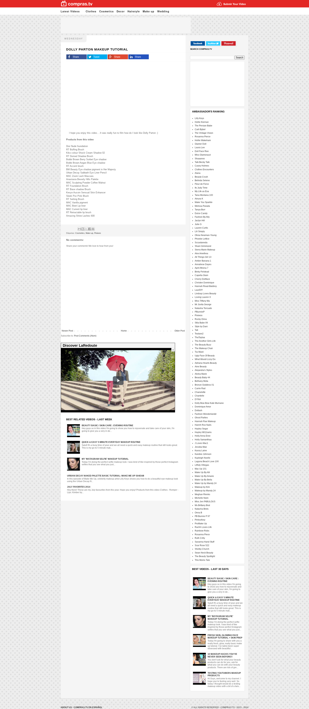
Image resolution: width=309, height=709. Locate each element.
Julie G (198, 224)
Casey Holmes (202, 165)
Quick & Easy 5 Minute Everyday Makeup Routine (111, 442)
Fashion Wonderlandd (205, 414)
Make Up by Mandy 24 (206, 483)
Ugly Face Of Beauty (205, 355)
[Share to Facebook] (89, 229)
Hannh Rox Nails (203, 425)
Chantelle (199, 396)
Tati (196, 330)
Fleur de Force (202, 184)
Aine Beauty (201, 366)
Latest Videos (70, 11)
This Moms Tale (202, 560)
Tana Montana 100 (204, 195)
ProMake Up (201, 523)
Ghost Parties (201, 417)
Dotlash (198, 410)
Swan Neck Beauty (204, 552)
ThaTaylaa (200, 337)
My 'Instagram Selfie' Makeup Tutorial (105, 459)
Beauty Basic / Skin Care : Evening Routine (107, 425)
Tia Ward (199, 352)
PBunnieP (200, 312)
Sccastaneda (201, 242)
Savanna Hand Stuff (204, 542)
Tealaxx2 (199, 333)
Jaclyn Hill (200, 220)
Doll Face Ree (202, 151)
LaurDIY (199, 290)
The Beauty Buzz (203, 344)
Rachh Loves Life (203, 527)
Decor (121, 11)
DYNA (198, 399)
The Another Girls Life (205, 341)
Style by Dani (201, 326)
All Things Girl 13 (203, 257)
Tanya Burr (200, 209)
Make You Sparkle (203, 202)
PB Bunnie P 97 (202, 516)
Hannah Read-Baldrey (206, 286)
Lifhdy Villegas (202, 465)
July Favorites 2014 (78, 487)
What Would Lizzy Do (205, 359)
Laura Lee (200, 147)
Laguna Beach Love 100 (207, 461)
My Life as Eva (202, 191)
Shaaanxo (200, 158)
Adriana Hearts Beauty (206, 363)
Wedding (163, 11)
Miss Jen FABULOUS (205, 501)
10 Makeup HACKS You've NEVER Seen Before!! (222, 655)
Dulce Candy (201, 213)
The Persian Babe (203, 125)
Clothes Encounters (204, 169)
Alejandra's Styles (203, 370)
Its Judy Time (201, 188)
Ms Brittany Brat (202, 505)
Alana (197, 173)
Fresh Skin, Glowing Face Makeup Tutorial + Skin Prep (225, 636)
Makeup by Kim (202, 487)
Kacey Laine (201, 450)
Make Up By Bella (203, 479)
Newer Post (67, 331)
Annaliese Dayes (203, 264)
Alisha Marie (201, 374)
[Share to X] (86, 229)
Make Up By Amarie (204, 476)
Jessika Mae (201, 447)
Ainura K (199, 198)
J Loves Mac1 (201, 443)
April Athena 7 (201, 268)
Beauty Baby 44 (202, 377)
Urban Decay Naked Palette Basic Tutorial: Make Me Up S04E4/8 (105, 476)
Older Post (180, 331)
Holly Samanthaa (203, 439)
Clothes (91, 11)
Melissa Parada (202, 206)
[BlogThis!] (83, 229)
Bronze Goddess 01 (204, 385)
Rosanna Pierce (202, 136)
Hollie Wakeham (203, 140)
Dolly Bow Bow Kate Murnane (209, 403)
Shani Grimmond (203, 246)
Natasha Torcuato (203, 308)
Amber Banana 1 (203, 261)
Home (124, 331)
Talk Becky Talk (202, 162)
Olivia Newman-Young (206, 235)
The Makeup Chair (204, 348)
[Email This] (79, 229)
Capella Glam (201, 275)
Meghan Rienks (202, 494)
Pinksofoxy (200, 520)
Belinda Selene (202, 180)
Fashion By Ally (202, 217)
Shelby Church (202, 549)
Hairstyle (133, 11)
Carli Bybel (200, 129)
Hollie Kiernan (202, 122)
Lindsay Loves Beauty (205, 293)
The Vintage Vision (204, 133)
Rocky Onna (201, 319)
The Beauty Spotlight (205, 556)
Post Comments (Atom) (85, 336)
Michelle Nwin (202, 498)
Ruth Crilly (200, 538)
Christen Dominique (204, 282)
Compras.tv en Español (88, 707)
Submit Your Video (234, 4)
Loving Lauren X (203, 297)
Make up (148, 11)
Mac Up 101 (201, 469)
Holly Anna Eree (202, 436)
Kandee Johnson (203, 454)
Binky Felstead (202, 271)
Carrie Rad (200, 388)
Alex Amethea (201, 253)
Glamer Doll (200, 144)
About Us (66, 707)
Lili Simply (200, 231)
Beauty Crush (201, 177)
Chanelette (200, 392)
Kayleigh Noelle (202, 458)
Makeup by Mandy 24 (205, 490)
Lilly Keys (199, 118)
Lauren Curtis (201, 228)
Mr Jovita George (203, 304)
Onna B (198, 512)
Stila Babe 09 (201, 322)
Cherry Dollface (202, 279)
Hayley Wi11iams (203, 432)
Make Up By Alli (202, 472)
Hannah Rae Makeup (205, 421)
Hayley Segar (201, 428)
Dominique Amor (203, 406)
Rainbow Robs (202, 530)
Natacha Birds (202, 509)
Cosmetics (106, 11)
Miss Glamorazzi (203, 155)
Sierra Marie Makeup (205, 249)
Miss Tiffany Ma (202, 301)
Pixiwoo (97, 233)
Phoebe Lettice (202, 239)
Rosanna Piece (202, 534)
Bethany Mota (201, 381)
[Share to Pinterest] (93, 229)
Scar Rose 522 (202, 545)
